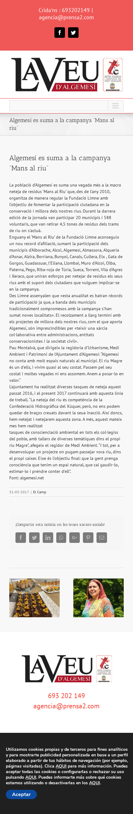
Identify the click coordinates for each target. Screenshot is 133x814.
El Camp (39, 492)
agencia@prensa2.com (66, 17)
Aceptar (21, 794)
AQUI (61, 766)
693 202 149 (66, 695)
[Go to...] (66, 105)
